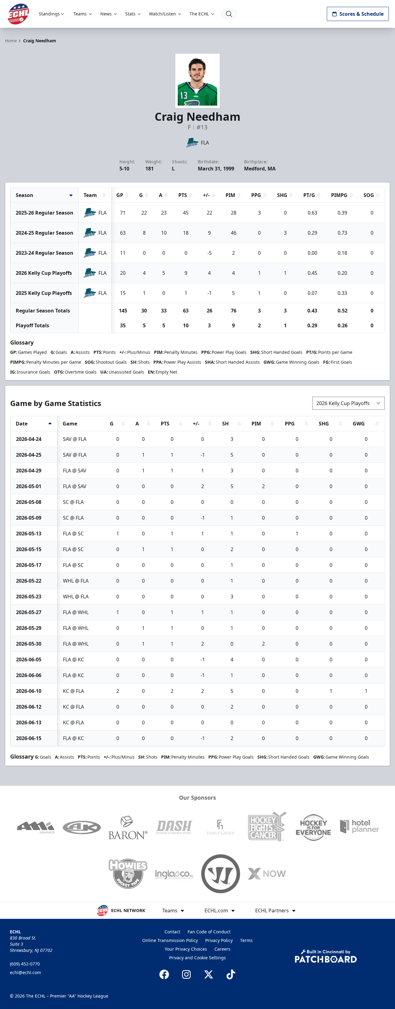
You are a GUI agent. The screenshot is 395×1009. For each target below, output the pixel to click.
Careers (222, 949)
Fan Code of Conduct (209, 932)
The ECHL (199, 14)
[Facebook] (164, 974)
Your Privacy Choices (186, 949)
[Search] (229, 14)
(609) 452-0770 (25, 964)
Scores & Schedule (361, 13)
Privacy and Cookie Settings (197, 958)
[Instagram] (186, 974)
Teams (80, 14)
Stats (130, 14)
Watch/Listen (162, 14)
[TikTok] (230, 974)
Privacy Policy (219, 940)
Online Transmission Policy (170, 940)
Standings (49, 14)
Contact (172, 932)
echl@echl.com (25, 972)
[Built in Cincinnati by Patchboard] (326, 956)
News (106, 14)
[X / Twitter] (208, 974)
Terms (246, 940)
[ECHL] (18, 14)
